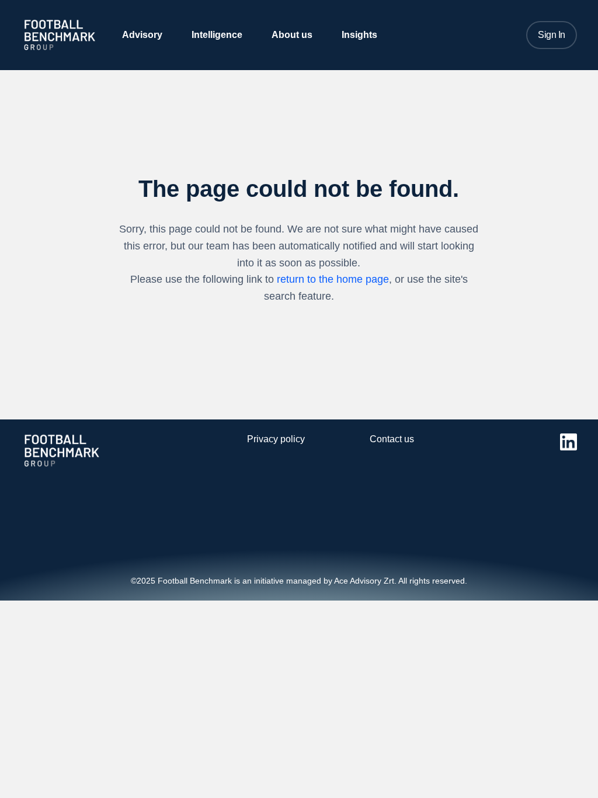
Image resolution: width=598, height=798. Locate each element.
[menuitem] (142, 34)
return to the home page (333, 279)
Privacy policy (276, 439)
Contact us (392, 439)
